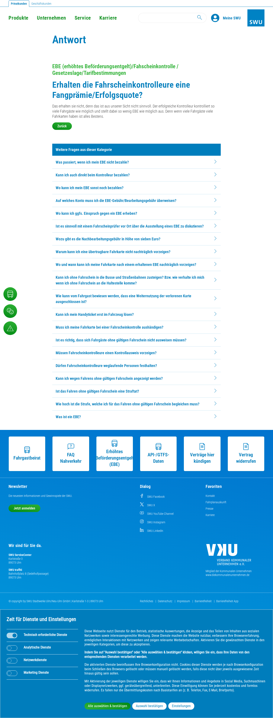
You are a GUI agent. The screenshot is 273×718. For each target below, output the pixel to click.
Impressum (184, 601)
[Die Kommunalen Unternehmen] (229, 556)
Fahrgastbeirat (27, 458)
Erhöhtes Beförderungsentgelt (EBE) (115, 458)
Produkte (18, 18)
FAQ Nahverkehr (70, 458)
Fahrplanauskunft (216, 502)
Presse (209, 508)
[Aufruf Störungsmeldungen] (10, 328)
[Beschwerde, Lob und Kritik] (10, 311)
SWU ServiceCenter (20, 555)
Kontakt (210, 496)
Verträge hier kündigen (202, 458)
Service (83, 18)
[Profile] (217, 18)
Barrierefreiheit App (227, 601)
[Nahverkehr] (10, 294)
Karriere (108, 18)
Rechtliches (147, 601)
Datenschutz (165, 601)
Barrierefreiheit (203, 601)
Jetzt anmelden (24, 508)
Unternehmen (51, 18)
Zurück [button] (62, 126)
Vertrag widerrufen (246, 458)
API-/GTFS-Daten (158, 458)
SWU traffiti (15, 569)
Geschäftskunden (41, 3)
